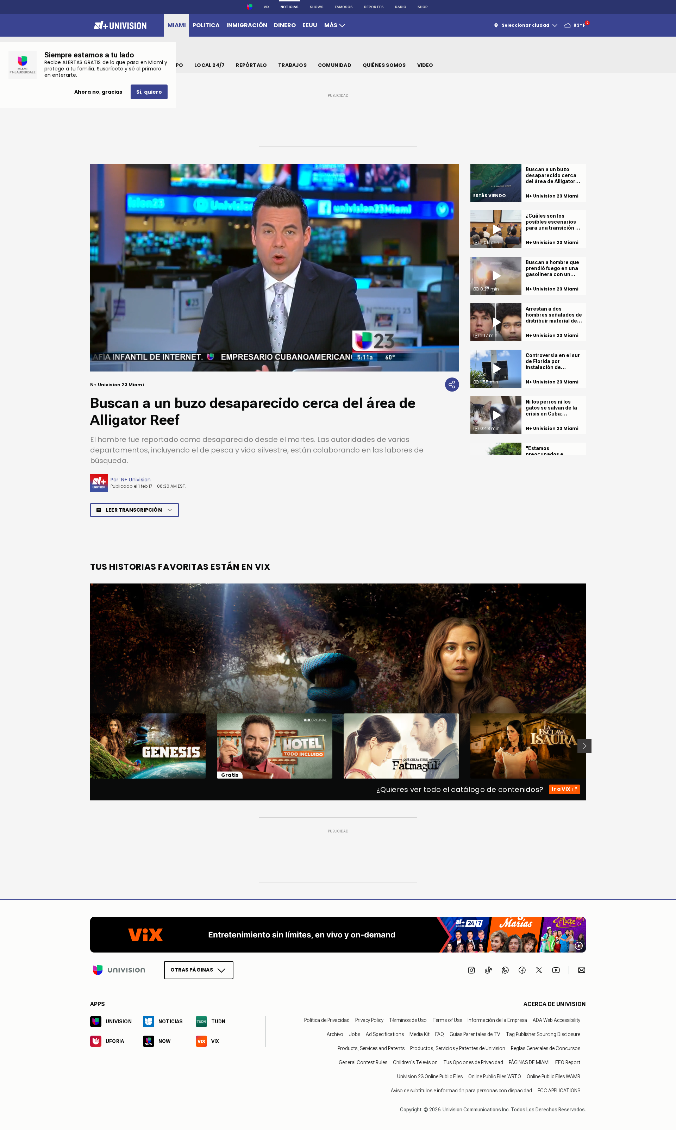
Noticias (290, 7)
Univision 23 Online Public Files (430, 1076)
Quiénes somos (384, 65)
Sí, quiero (149, 91)
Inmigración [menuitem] (246, 25)
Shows (317, 7)
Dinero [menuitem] (285, 25)
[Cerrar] (448, 345)
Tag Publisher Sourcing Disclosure (543, 1034)
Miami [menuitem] (177, 25)
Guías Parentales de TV (475, 1034)
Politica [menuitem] (206, 25)
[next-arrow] (584, 746)
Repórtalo (251, 65)
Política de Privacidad (327, 1020)
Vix (266, 7)
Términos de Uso (408, 1020)
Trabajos (292, 65)
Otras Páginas (191, 969)
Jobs (354, 1034)
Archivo (335, 1034)
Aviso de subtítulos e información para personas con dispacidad (461, 1090)
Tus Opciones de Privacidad (473, 1062)
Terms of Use (447, 1020)
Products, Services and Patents (371, 1048)
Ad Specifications (385, 1034)
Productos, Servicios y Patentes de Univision (457, 1048)
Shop (423, 7)
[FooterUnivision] (119, 970)
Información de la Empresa (497, 1020)
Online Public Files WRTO (494, 1076)
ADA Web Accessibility (556, 1020)
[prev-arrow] (85, 746)
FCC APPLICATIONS (559, 1090)
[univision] (119, 25)
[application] (274, 268)
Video (425, 65)
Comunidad (334, 65)
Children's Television (415, 1062)
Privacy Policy (369, 1020)
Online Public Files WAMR (553, 1076)
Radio (400, 7)
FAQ (439, 1034)
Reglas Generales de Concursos (545, 1048)
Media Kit (419, 1034)
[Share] (452, 384)
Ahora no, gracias (98, 91)
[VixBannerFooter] (338, 935)
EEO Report (567, 1062)
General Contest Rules (363, 1062)
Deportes (374, 7)
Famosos (344, 7)
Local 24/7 (209, 65)
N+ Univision (136, 479)
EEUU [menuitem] (309, 25)
